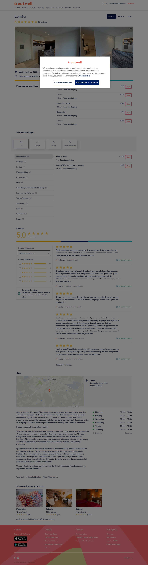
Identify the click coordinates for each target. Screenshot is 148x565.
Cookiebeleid (84, 76)
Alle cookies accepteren (87, 82)
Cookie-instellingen (63, 82)
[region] (75, 72)
